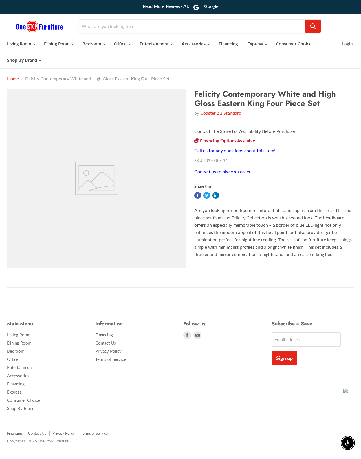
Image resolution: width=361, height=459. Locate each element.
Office (121, 43)
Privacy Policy (108, 351)
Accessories (194, 43)
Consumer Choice (294, 43)
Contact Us (105, 342)
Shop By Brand (22, 60)
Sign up (284, 358)
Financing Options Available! (228, 140)
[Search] (313, 26)
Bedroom (92, 43)
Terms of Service (110, 359)
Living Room (19, 43)
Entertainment (155, 43)
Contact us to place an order (222, 171)
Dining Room (57, 43)
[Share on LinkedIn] (215, 195)
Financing (228, 43)
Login (347, 43)
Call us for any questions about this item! (234, 150)
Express (255, 43)
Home (13, 78)
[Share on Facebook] (197, 195)
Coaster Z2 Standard (220, 113)
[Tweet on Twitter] (206, 195)
